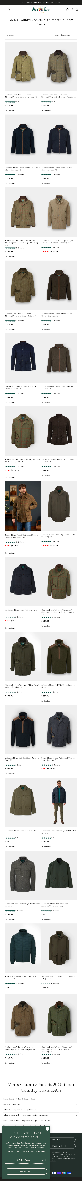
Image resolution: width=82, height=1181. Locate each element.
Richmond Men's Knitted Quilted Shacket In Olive (22, 905)
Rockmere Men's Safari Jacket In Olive (21, 831)
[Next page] (46, 1073)
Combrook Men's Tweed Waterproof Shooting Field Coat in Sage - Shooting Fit (21, 243)
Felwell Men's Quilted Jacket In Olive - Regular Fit (57, 461)
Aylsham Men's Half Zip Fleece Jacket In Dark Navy (22, 759)
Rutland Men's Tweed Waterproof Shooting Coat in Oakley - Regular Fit (21, 315)
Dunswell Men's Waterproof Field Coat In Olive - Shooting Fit (22, 686)
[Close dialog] (47, 1129)
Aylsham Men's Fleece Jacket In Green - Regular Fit (58, 388)
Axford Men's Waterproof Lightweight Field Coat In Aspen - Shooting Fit (57, 242)
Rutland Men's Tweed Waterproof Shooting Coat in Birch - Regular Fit (20, 1048)
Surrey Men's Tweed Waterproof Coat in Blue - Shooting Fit (58, 759)
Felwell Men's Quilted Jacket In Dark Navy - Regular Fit (20, 388)
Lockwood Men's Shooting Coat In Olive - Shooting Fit (58, 536)
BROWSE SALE (26, 1171)
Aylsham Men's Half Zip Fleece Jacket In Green (58, 686)
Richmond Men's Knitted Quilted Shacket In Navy (58, 832)
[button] (4, 9)
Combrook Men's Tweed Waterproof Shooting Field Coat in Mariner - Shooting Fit (56, 1049)
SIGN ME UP (59, 1146)
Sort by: (56, 35)
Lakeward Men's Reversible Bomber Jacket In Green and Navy (56, 905)
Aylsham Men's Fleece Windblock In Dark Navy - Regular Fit (22, 169)
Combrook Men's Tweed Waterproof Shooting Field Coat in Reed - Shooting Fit (57, 612)
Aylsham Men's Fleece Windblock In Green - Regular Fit (56, 315)
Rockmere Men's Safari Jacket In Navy (21, 610)
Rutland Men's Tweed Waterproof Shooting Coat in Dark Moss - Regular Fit (58, 96)
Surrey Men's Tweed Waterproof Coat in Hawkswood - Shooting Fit (21, 536)
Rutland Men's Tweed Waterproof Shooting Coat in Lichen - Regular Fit (21, 96)
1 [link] (35, 1073)
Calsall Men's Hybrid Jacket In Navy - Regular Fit (21, 978)
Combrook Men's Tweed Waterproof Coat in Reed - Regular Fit (22, 461)
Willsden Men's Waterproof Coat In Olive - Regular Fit (58, 978)
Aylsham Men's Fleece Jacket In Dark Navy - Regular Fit (56, 169)
